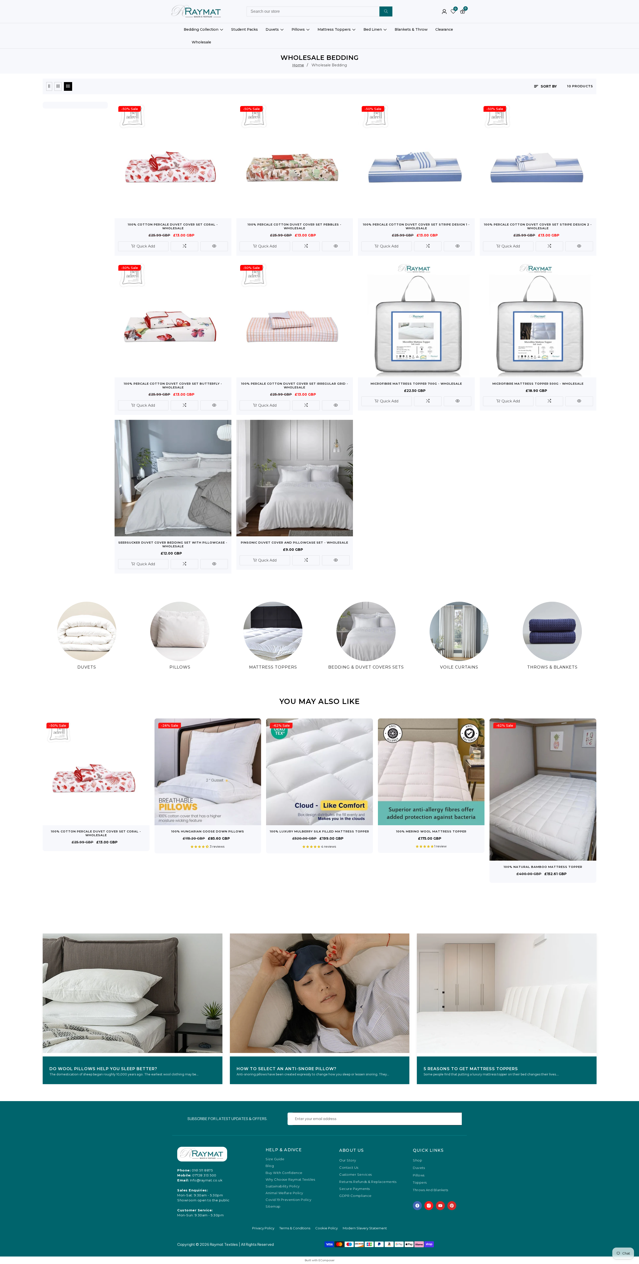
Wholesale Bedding (329, 65)
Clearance (444, 29)
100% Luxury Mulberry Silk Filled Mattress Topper (319, 831)
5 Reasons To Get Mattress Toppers (471, 1068)
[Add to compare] (184, 246)
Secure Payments (354, 1188)
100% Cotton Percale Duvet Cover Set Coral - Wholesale (173, 226)
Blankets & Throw (411, 29)
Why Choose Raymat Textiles (290, 1179)
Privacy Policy (263, 1228)
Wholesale (201, 42)
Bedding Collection (201, 29)
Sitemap (273, 1206)
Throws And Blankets (430, 1190)
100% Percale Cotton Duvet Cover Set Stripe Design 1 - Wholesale (416, 226)
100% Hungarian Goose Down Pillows (207, 831)
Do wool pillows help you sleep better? (103, 1068)
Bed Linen (372, 29)
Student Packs (244, 29)
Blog (270, 1166)
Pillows (298, 29)
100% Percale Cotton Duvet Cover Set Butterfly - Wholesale (173, 385)
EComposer (326, 1260)
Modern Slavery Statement (365, 1228)
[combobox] (319, 11)
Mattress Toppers (334, 29)
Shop (417, 1160)
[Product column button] (49, 86)
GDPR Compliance (355, 1195)
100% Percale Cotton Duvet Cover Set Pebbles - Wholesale (294, 226)
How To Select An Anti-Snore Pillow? (286, 1068)
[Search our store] (385, 11)
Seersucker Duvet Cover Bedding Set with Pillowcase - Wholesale (172, 544)
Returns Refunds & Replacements (367, 1181)
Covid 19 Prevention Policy (288, 1200)
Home (298, 65)
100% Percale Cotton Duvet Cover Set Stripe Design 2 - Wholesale (538, 226)
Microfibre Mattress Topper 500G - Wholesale (538, 383)
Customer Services (355, 1174)
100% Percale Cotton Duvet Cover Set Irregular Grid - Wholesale (294, 385)
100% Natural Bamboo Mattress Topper (543, 867)
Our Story (347, 1160)
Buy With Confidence (284, 1173)
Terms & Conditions (294, 1228)
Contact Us (348, 1167)
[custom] (417, 1205)
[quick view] (214, 246)
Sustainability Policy (283, 1186)
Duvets (272, 29)
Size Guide (275, 1159)
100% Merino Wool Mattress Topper (431, 831)
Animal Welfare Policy (284, 1193)
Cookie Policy (326, 1228)
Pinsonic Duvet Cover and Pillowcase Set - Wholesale (294, 542)
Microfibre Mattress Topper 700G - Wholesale (416, 383)
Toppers (420, 1182)
